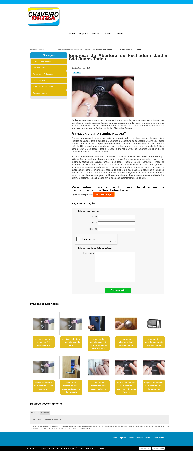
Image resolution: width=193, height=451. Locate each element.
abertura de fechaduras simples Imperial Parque (126, 342)
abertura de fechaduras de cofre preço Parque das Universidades (99, 343)
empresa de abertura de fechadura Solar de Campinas (153, 385)
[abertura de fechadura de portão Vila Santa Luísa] (153, 323)
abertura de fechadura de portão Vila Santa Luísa (154, 342)
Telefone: (93, 229)
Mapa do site (159, 438)
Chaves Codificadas (40, 68)
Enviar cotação (118, 290)
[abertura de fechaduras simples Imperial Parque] (126, 323)
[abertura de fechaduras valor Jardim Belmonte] (98, 367)
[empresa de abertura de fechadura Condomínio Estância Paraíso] (126, 367)
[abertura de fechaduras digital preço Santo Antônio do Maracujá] (71, 367)
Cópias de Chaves (40, 80)
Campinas (45, 413)
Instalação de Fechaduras (43, 87)
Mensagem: (89, 253)
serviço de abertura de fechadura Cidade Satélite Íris (43, 385)
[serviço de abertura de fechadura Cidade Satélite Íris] (43, 367)
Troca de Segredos (40, 93)
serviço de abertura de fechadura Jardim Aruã (71, 342)
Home (72, 33)
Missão (95, 33)
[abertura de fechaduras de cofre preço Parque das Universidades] (98, 323)
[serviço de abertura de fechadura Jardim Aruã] (71, 323)
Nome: (95, 216)
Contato (120, 33)
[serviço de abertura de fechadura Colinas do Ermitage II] (43, 323)
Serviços (107, 33)
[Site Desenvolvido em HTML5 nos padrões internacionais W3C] (145, 448)
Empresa (83, 33)
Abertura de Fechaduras (42, 61)
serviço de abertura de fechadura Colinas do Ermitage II (43, 342)
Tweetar (77, 72)
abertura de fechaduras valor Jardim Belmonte (98, 385)
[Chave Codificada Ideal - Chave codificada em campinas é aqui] (43, 17)
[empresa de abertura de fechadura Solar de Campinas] (153, 367)
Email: (95, 222)
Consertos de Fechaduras (43, 74)
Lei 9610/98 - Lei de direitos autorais (79, 428)
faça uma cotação (103, 194)
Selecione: (35, 413)
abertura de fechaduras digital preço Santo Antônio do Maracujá (71, 387)
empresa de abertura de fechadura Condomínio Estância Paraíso (126, 387)
